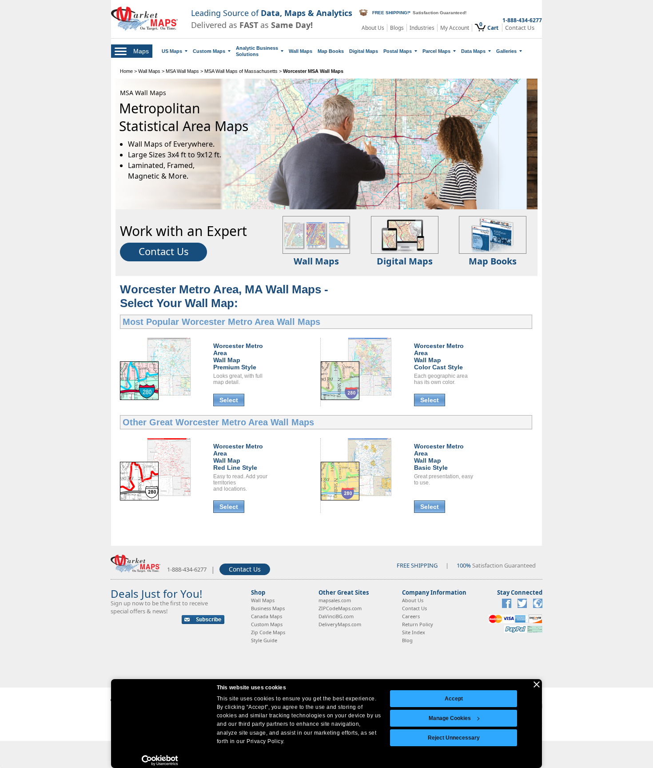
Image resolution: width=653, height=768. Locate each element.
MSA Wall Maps (182, 71)
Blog (407, 640)
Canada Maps (266, 616)
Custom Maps (209, 51)
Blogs (397, 28)
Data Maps (473, 51)
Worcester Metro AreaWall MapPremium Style (238, 356)
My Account (454, 28)
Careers (411, 616)
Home (126, 71)
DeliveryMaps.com (340, 624)
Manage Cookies (450, 718)
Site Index (413, 632)
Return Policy (417, 624)
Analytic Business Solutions (257, 51)
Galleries (506, 51)
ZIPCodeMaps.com (340, 608)
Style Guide (264, 640)
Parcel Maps (436, 51)
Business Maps (268, 608)
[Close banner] (537, 684)
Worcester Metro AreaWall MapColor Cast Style (439, 356)
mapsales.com (335, 600)
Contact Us (519, 28)
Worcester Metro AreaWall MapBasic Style (439, 457)
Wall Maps (300, 51)
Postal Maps (397, 51)
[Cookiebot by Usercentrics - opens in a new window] (160, 760)
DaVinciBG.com (336, 616)
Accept (454, 699)
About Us (373, 28)
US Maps (172, 51)
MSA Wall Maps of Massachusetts (241, 71)
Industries (422, 28)
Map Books (331, 51)
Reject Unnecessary (454, 738)
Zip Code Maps (268, 632)
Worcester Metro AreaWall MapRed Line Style (238, 457)
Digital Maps (363, 51)
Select (228, 400)
